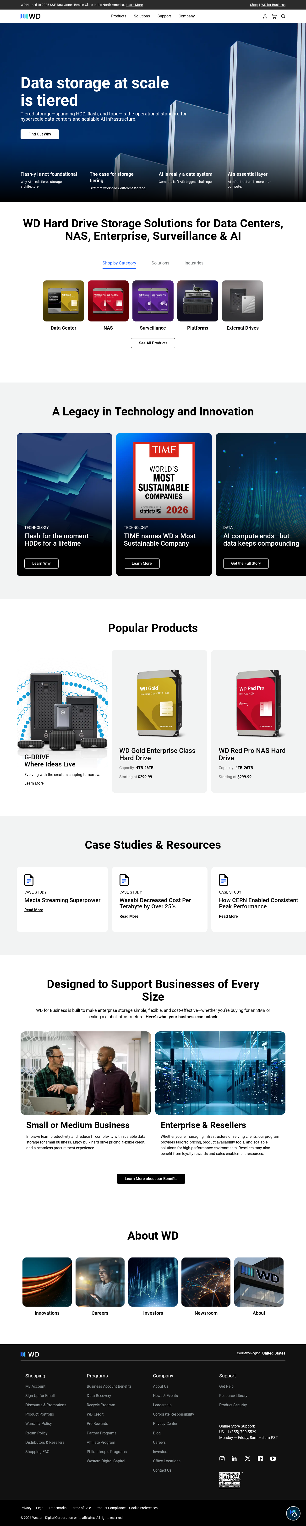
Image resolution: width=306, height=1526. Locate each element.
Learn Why (41, 563)
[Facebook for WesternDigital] (260, 1459)
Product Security (233, 1405)
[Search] (283, 16)
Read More (33, 910)
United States (273, 1353)
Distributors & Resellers (44, 1442)
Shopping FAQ (37, 1451)
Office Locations (166, 1461)
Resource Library (233, 1395)
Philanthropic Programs (107, 1451)
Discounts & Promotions (45, 1405)
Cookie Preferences (143, 1508)
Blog (157, 1433)
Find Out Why (39, 134)
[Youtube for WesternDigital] (273, 1459)
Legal (40, 1508)
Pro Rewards (97, 1423)
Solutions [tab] (160, 262)
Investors (160, 1451)
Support (164, 16)
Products (118, 16)
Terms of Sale (81, 1508)
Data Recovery (99, 1395)
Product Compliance (110, 1508)
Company (187, 16)
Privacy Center (165, 1423)
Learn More (134, 5)
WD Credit (95, 1414)
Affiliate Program (101, 1442)
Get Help (226, 1386)
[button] (265, 17)
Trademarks (57, 1508)
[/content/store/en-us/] (30, 16)
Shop (254, 5)
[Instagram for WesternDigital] (222, 1459)
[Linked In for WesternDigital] (234, 1459)
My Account (35, 1386)
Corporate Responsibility (173, 1414)
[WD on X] (247, 1459)
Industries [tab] (194, 262)
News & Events (165, 1395)
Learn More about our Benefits (151, 1178)
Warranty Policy (38, 1423)
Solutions (142, 16)
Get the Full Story (246, 563)
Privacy (26, 1508)
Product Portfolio (39, 1414)
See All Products (153, 343)
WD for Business (273, 5)
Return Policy (36, 1433)
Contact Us (162, 1470)
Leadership (162, 1405)
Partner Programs (101, 1433)
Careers (159, 1442)
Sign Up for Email (40, 1395)
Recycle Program (101, 1405)
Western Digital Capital (106, 1461)
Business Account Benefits (109, 1386)
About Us (160, 1386)
